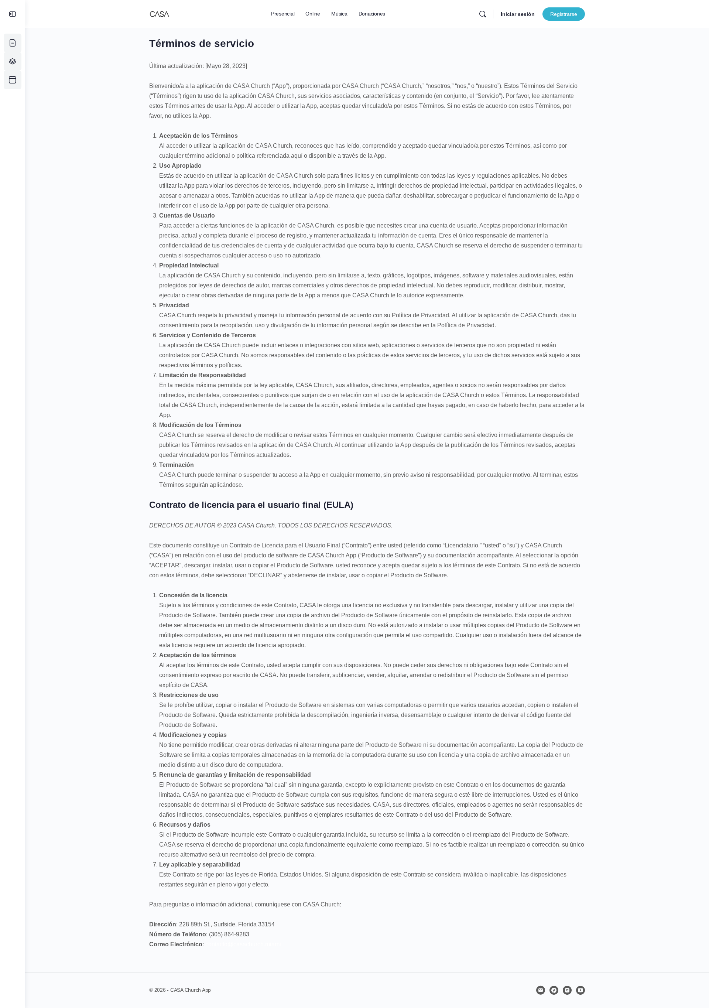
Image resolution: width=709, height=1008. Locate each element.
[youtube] (580, 990)
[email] (540, 990)
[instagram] (567, 990)
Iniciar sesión (518, 14)
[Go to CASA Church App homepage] (159, 13)
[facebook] (553, 990)
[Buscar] (482, 14)
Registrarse (563, 14)
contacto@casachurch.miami (243, 944)
